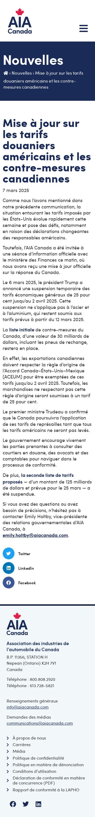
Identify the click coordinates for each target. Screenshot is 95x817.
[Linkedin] (38, 804)
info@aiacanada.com (28, 707)
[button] (47, 553)
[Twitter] (25, 804)
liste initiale (21, 329)
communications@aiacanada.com (40, 723)
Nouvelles (22, 73)
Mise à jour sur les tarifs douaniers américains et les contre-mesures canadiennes (43, 80)
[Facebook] (13, 804)
